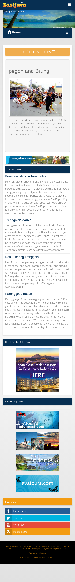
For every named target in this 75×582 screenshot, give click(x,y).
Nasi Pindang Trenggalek (22, 257)
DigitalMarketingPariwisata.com (55, 548)
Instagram (20, 532)
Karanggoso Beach (18, 294)
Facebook (19, 511)
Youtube (18, 525)
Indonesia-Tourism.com (51, 546)
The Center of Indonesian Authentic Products (39, 557)
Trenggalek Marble (18, 220)
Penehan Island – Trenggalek (25, 176)
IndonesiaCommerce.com (20, 548)
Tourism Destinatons (36, 52)
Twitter (17, 518)
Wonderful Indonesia (37, 553)
